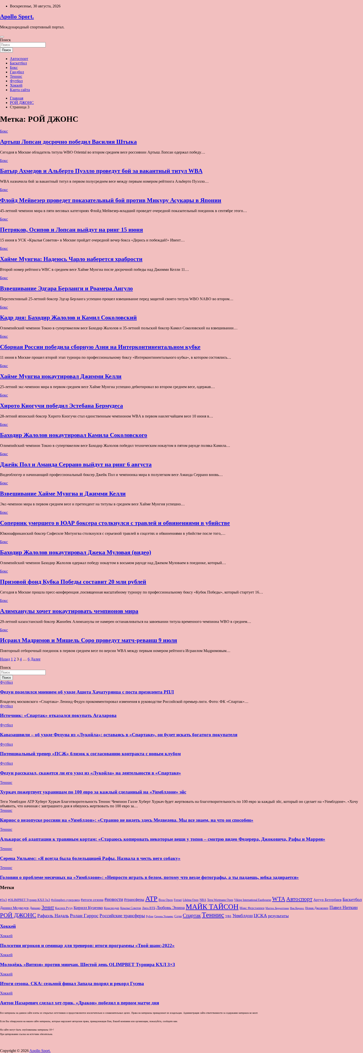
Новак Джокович (316, 908)
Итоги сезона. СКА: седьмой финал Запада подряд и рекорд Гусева (72, 983)
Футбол (16, 81)
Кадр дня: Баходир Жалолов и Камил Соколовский (68, 317)
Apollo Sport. (17, 16)
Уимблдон (242, 915)
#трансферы (134, 899)
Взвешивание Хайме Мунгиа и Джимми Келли (63, 493)
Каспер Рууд (64, 908)
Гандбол (17, 72)
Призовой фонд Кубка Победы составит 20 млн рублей (73, 581)
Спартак (192, 915)
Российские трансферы (122, 915)
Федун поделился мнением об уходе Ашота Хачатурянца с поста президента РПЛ (87, 692)
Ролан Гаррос (84, 915)
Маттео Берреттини (277, 908)
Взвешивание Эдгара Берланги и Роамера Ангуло (66, 288)
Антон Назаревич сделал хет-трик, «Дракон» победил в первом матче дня (79, 1002)
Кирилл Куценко (88, 907)
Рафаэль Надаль (53, 915)
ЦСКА (260, 915)
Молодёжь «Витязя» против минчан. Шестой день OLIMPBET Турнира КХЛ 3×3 (87, 964)
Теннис (16, 76)
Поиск (5, 40)
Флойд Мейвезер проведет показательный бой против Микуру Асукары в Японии (110, 200)
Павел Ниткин (343, 907)
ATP (151, 898)
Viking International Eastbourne (252, 900)
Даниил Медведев (14, 908)
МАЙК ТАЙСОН (212, 907)
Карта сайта (20, 90)
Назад (5, 659)
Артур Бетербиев (327, 899)
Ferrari (178, 900)
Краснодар (111, 908)
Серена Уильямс (163, 916)
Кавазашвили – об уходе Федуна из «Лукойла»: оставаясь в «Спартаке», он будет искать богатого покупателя (118, 734)
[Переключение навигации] (2, 37)
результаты (278, 915)
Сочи (178, 916)
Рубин (149, 916)
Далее (35, 659)
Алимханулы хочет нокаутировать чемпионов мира (69, 611)
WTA (278, 898)
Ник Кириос (297, 908)
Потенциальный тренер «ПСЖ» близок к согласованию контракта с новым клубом (90, 753)
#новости (113, 899)
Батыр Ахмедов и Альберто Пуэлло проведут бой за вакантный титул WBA (101, 171)
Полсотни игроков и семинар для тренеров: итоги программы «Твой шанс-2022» (87, 945)
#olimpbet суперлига (65, 900)
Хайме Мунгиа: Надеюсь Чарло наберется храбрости (71, 259)
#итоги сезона (92, 900)
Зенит (47, 907)
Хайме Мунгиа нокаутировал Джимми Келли (60, 376)
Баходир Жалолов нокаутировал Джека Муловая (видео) (75, 552)
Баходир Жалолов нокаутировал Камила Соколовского (73, 435)
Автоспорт (19, 59)
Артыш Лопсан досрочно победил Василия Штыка (68, 142)
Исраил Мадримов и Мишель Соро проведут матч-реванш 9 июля (88, 640)
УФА (228, 916)
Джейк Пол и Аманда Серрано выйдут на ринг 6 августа (76, 464)
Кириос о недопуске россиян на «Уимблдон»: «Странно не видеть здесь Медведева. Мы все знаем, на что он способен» (126, 820)
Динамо (35, 908)
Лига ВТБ (148, 908)
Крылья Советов (130, 908)
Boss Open (166, 900)
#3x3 (3, 900)
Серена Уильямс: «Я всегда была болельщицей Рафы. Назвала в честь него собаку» (90, 858)
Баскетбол (18, 63)
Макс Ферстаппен (252, 908)
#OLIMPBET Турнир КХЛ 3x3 (29, 900)
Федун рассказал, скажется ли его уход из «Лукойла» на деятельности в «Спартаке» (90, 772)
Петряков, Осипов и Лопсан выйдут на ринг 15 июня (71, 229)
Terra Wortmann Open (220, 900)
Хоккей (16, 85)
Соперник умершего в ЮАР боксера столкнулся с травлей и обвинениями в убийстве (115, 523)
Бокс (14, 67)
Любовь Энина (170, 907)
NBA (203, 900)
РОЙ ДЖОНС (18, 915)
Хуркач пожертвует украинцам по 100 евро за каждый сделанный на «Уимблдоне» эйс (93, 792)
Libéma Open (191, 900)
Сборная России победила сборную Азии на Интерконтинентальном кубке (100, 347)
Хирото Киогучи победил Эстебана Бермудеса (61, 405)
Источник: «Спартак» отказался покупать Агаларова (58, 715)
